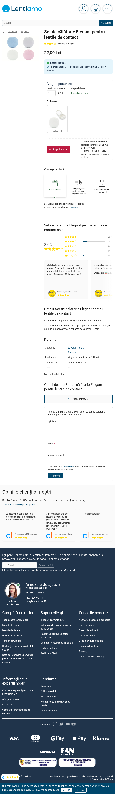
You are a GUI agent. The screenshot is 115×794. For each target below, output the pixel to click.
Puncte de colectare (12, 635)
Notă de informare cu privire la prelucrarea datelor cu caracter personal (17, 658)
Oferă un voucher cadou (91, 640)
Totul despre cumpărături (15, 619)
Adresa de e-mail (56, 455)
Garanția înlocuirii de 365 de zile (57, 642)
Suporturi (25, 31)
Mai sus (28, 776)
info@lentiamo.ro (34, 601)
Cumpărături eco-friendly (91, 656)
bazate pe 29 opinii (66, 43)
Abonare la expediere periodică (94, 619)
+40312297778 (33, 597)
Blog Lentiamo (48, 696)
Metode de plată (10, 625)
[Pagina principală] (3, 32)
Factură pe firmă (49, 648)
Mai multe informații (47, 789)
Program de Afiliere (88, 646)
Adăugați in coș (58, 149)
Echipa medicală (10, 704)
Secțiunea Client (49, 653)
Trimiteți (55, 475)
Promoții (83, 651)
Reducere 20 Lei (87, 635)
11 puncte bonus (75, 66)
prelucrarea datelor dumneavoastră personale (54, 570)
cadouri (74, 207)
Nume (51, 443)
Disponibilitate (78, 88)
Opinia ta (53, 421)
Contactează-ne (49, 710)
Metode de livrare (11, 630)
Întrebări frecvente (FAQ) (53, 619)
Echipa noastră (48, 691)
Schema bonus (86, 625)
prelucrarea (69, 466)
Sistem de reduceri (88, 630)
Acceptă (66, 790)
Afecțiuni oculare (10, 699)
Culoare (61, 88)
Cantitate (51, 88)
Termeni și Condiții (11, 640)
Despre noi (46, 686)
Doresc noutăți (46, 565)
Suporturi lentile (76, 347)
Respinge (80, 790)
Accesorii (12, 31)
